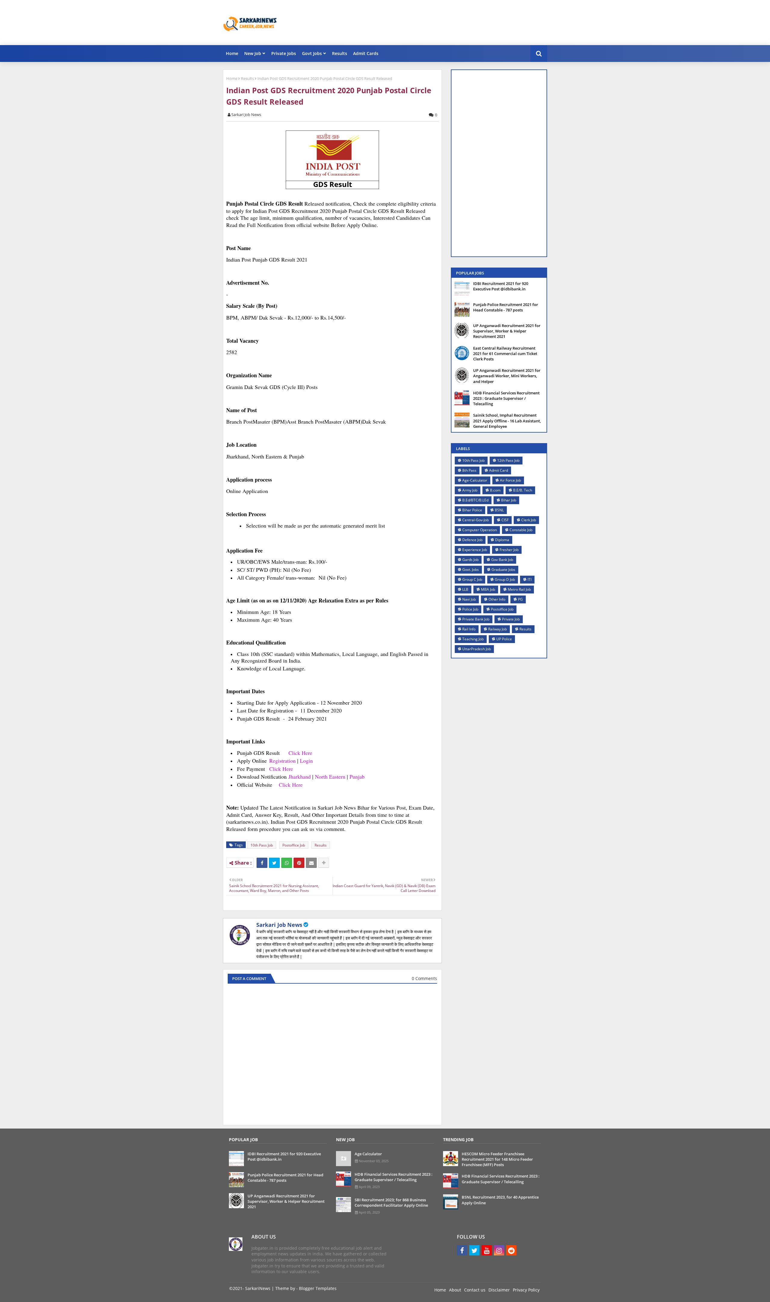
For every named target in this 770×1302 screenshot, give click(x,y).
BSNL (499, 510)
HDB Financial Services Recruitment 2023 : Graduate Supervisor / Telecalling (506, 398)
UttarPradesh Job (476, 648)
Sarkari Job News (279, 924)
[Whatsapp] (286, 863)
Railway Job (497, 629)
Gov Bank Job (502, 559)
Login (306, 760)
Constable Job (521, 529)
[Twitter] (274, 863)
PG (520, 599)
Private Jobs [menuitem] (283, 53)
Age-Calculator (474, 480)
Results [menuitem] (339, 53)
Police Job (470, 609)
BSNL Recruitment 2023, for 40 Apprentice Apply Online (500, 1199)
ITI (529, 579)
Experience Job (474, 549)
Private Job (511, 619)
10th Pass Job (262, 845)
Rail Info (469, 629)
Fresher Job (509, 549)
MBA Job (488, 589)
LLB (465, 589)
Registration (282, 760)
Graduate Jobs (503, 569)
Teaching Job (473, 639)
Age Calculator (368, 1153)
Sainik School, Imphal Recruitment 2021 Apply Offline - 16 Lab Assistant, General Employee (507, 420)
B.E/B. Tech (522, 490)
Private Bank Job (475, 619)
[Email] (311, 863)
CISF (505, 519)
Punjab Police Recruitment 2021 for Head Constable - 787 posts (505, 307)
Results (247, 78)
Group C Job (472, 579)
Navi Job (469, 599)
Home (231, 78)
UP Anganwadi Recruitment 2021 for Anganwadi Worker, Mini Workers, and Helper (507, 376)
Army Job (469, 490)
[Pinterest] (299, 863)
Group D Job (505, 579)
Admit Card (498, 470)
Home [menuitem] (232, 53)
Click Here (300, 752)
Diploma (502, 539)
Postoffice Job (293, 845)
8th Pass (469, 470)
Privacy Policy (526, 1290)
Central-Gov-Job (475, 519)
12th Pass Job (508, 460)
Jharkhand (300, 776)
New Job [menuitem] (252, 53)
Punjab (357, 776)
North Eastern (330, 776)
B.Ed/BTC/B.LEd (475, 500)
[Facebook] (262, 863)
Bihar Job (508, 500)
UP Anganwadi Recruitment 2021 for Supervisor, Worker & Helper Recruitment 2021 (507, 331)
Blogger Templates (318, 1288)
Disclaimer (499, 1290)
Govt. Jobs (470, 569)
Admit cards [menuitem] (365, 53)
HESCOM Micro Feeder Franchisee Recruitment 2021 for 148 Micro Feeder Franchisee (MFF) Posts (497, 1159)
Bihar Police (472, 510)
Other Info (496, 599)
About (455, 1290)
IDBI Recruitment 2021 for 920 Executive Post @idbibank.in (500, 286)
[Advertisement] (437, 22)
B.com (495, 490)
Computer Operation (479, 529)
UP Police (504, 639)
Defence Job (472, 539)
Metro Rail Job (519, 589)
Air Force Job (510, 480)
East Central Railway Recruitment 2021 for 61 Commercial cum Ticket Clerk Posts (505, 353)
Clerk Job (528, 519)
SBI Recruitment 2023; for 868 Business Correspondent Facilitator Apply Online (391, 1202)
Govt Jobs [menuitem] (312, 53)
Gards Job (470, 559)
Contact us (474, 1290)
